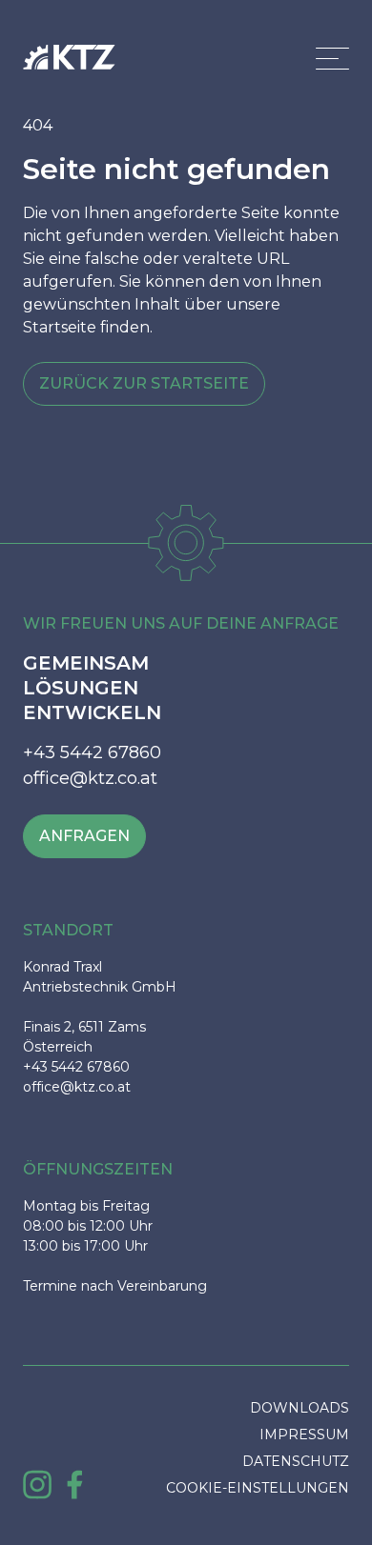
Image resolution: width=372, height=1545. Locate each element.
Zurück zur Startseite (144, 383)
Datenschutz (295, 1461)
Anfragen (84, 836)
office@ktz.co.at (90, 778)
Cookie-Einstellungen (257, 1487)
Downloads (299, 1407)
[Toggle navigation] (332, 58)
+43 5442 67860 (92, 752)
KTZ (69, 57)
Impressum (304, 1434)
